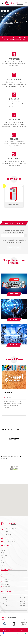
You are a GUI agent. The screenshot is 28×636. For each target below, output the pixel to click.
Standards (4, 555)
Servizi (2, 563)
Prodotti (14, 294)
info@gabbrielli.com (17, 39)
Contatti (3, 565)
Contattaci (22, 37)
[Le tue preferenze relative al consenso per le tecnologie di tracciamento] (25, 633)
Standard (14, 319)
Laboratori (14, 345)
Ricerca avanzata (14, 248)
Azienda (3, 550)
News (2, 560)
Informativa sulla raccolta (5, 634)
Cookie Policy (21, 632)
